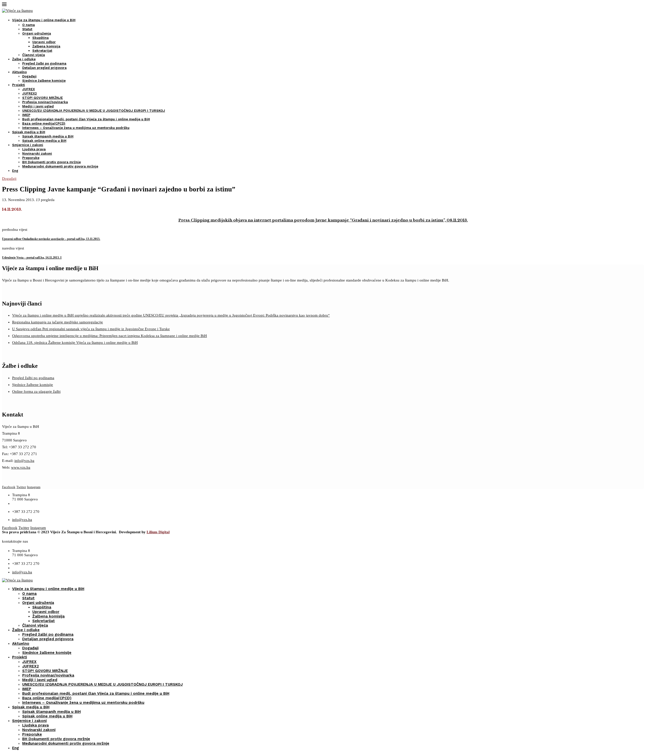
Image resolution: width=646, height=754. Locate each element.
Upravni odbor (44, 42)
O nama (28, 25)
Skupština (40, 38)
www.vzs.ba (20, 467)
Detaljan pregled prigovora (44, 68)
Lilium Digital (158, 532)
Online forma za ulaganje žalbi (36, 391)
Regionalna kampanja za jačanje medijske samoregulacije (57, 322)
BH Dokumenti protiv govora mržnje (51, 162)
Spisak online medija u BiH (44, 141)
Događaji (29, 76)
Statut (27, 29)
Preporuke (30, 158)
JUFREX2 (29, 93)
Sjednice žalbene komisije (44, 80)
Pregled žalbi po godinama (44, 63)
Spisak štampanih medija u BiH (47, 136)
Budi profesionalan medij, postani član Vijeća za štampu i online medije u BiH (86, 119)
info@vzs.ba (24, 461)
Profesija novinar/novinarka (45, 102)
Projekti (18, 85)
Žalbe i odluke (24, 59)
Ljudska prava (34, 149)
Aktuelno (19, 72)
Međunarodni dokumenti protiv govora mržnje (60, 166)
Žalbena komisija (46, 46)
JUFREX (28, 89)
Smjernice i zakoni (27, 145)
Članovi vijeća (33, 55)
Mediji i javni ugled (38, 106)
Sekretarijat (42, 50)
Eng (15, 171)
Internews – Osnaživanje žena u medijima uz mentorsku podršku (75, 128)
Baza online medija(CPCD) (43, 123)
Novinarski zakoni (37, 153)
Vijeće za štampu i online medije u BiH (43, 20)
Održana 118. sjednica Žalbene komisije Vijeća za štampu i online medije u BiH (75, 343)
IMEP (26, 115)
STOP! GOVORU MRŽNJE (42, 98)
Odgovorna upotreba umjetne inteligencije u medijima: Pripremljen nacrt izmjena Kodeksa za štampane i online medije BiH (109, 336)
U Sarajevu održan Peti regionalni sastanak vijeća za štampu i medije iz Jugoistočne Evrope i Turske (91, 329)
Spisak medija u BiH (28, 132)
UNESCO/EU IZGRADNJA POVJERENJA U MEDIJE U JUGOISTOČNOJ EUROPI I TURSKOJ (93, 111)
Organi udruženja (36, 33)
